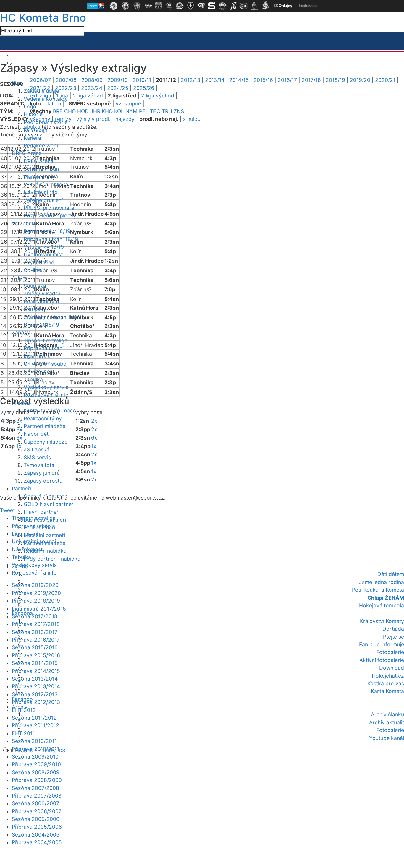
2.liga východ (157, 95)
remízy (63, 119)
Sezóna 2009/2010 (35, 757)
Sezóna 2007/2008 (35, 788)
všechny (40, 119)
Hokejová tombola (381, 605)
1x (19, 446)
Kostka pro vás (385, 683)
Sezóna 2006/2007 (35, 803)
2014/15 (239, 80)
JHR (95, 111)
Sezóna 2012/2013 (35, 694)
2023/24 (91, 88)
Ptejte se (393, 637)
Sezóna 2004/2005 (35, 835)
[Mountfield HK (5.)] (158, 6)
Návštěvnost (27, 549)
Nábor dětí (37, 434)
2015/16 (263, 80)
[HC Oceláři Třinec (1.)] (113, 6)
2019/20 (360, 80)
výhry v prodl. (93, 119)
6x (94, 438)
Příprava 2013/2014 (36, 686)
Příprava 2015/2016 (36, 655)
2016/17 (287, 80)
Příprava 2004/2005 (37, 842)
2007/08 (66, 80)
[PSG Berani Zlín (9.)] (201, 6)
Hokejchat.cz (388, 676)
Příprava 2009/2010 (36, 764)
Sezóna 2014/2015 (35, 663)
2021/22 (40, 88)
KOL (119, 111)
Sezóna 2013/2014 (35, 679)
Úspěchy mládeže (45, 442)
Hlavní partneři (42, 512)
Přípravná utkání (32, 526)
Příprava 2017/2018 (36, 624)
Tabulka (21, 557)
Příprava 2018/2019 (36, 601)
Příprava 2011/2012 (35, 725)
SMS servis (37, 457)
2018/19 (335, 80)
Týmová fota (39, 465)
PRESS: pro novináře (49, 208)
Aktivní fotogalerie (381, 660)
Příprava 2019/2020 (36, 593)
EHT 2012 (24, 710)
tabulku (31, 127)
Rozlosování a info (34, 573)
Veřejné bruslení (43, 200)
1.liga (62, 95)
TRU (167, 111)
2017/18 (311, 80)
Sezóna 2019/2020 (35, 585)
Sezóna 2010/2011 (34, 741)
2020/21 (385, 80)
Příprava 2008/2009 (37, 780)
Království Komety (382, 621)
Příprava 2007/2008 (37, 796)
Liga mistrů (25, 534)
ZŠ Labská (36, 449)
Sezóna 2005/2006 (35, 819)
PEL (143, 111)
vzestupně (128, 103)
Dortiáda (393, 629)
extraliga (40, 95)
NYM (131, 111)
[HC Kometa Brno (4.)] (148, 6)
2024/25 (117, 88)
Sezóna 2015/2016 (35, 647)
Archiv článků (387, 714)
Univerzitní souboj (34, 541)
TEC (155, 111)
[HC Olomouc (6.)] (169, 6)
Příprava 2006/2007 (37, 811)
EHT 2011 (23, 733)
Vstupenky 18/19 (44, 247)
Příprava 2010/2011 (35, 749)
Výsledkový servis (46, 387)
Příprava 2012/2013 (36, 702)
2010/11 (141, 80)
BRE (58, 111)
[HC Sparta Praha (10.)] (211, 6)
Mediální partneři (44, 535)
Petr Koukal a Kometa (378, 590)
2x (94, 421)
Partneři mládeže (44, 426)
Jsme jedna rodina (381, 582)
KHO (107, 111)
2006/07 (40, 80)
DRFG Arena (27, 153)
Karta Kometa (387, 691)
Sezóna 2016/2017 (34, 632)
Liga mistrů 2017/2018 (39, 609)
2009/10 (117, 80)
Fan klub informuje (381, 644)
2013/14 (214, 80)
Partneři (21, 488)
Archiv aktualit (386, 722)
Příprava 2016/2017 (36, 640)
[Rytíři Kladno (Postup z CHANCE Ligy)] (254, 6)
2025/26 (143, 88)
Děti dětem (390, 574)
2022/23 (65, 88)
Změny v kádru (42, 293)
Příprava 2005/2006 (37, 827)
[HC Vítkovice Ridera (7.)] (179, 6)
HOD (83, 111)
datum (53, 103)
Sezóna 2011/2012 (34, 718)
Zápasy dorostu (43, 481)
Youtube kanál (386, 738)
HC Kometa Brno (43, 17)
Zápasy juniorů (42, 473)
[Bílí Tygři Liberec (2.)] (125, 6)
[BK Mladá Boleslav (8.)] (190, 6)
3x (19, 421)
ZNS (179, 111)
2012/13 (190, 80)
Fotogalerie (390, 652)
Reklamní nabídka (45, 551)
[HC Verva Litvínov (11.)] (222, 6)
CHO (70, 111)
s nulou (192, 119)
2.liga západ (88, 95)
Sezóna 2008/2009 (35, 772)
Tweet (7, 510)
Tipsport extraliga (45, 340)
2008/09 (92, 80)
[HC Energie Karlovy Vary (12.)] (233, 6)
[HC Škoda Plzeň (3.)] (137, 6)
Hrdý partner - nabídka (52, 559)
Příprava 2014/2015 (36, 671)
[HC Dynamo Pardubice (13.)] (243, 6)
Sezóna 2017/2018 (34, 616)
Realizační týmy (43, 418)
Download (391, 668)
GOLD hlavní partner (49, 504)
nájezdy (125, 119)
